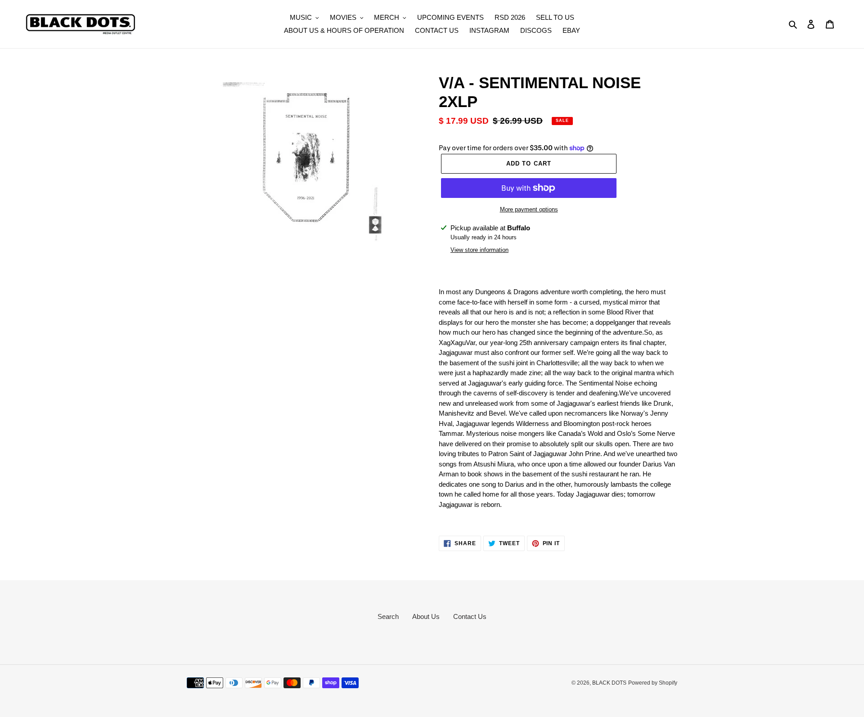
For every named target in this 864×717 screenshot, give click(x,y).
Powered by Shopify (652, 683)
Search (388, 616)
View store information (479, 249)
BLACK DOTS (609, 683)
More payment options (529, 209)
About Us (426, 616)
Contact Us (469, 616)
